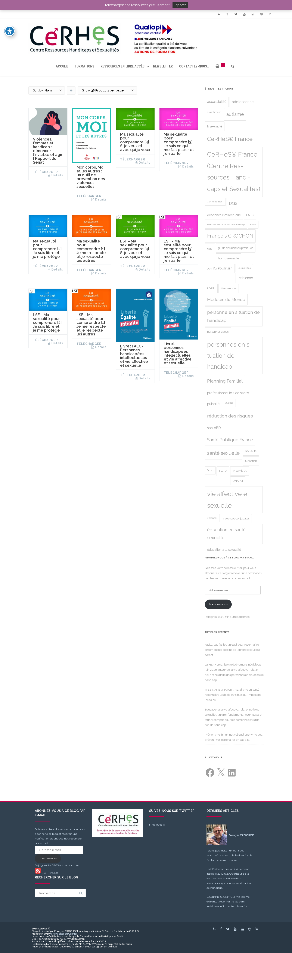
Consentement (215, 201)
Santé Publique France (230, 439)
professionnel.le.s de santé (228, 393)
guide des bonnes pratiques (235, 248)
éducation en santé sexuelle (226, 533)
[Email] (261, 14)
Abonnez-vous (218, 604)
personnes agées (218, 331)
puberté (213, 404)
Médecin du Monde (226, 299)
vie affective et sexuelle (228, 499)
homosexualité (228, 258)
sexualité (251, 451)
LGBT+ (211, 288)
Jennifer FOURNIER (219, 268)
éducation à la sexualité (224, 549)
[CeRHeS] (146, 38)
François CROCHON (230, 236)
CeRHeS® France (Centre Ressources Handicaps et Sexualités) (233, 172)
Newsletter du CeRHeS (64, 933)
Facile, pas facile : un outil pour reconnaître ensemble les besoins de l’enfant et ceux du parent (232, 650)
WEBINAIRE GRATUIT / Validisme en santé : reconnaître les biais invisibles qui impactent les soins (233, 695)
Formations (84, 66)
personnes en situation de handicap (230, 355)
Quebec (229, 402)
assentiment (214, 112)
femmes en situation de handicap (226, 224)
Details (57, 175)
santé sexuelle (223, 453)
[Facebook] (227, 14)
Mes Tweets (157, 824)
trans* (223, 471)
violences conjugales (236, 518)
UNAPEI (238, 480)
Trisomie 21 (240, 470)
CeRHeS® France (230, 139)
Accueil (62, 66)
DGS (233, 203)
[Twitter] (236, 14)
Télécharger (45, 172)
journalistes (244, 268)
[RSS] (270, 14)
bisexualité (214, 126)
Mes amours (228, 288)
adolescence (243, 102)
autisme (235, 114)
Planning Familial (225, 381)
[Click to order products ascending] (71, 90)
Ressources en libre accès (123, 66)
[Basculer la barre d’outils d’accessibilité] (9, 31)
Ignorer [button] (180, 5)
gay (209, 248)
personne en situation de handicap (233, 316)
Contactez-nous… (194, 66)
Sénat (210, 470)
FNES (253, 224)
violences (212, 518)
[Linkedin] (253, 14)
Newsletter (163, 66)
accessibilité (216, 102)
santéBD (214, 428)
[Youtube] (244, 14)
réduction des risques (230, 416)
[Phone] (218, 14)
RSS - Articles (49, 872)
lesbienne (245, 278)
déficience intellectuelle (224, 215)
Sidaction (251, 460)
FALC (250, 215)
